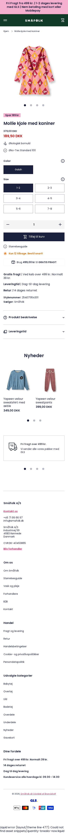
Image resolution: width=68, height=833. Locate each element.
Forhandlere (10, 594)
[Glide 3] (37, 105)
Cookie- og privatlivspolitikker (21, 654)
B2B (5, 601)
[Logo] (34, 20)
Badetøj (8, 707)
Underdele (9, 722)
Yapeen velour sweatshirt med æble (14, 402)
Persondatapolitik (13, 662)
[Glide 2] (31, 105)
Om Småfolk (11, 570)
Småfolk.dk (27, 793)
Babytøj (8, 683)
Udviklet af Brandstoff (44, 793)
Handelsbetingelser (15, 646)
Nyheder (8, 730)
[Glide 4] (43, 105)
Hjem (6, 31)
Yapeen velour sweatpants (45, 400)
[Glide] (63, 161)
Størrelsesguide (12, 578)
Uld (5, 699)
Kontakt (8, 609)
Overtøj (8, 691)
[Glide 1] (25, 105)
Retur (6, 638)
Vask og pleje (11, 586)
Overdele (9, 714)
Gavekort (9, 737)
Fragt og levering (13, 631)
